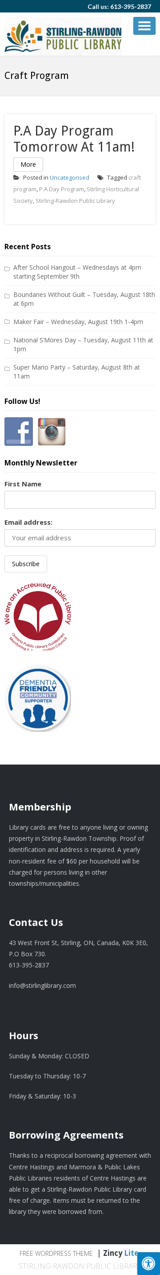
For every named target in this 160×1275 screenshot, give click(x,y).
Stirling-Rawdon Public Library (75, 201)
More (28, 164)
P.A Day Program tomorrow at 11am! (74, 139)
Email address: (28, 522)
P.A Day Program (61, 189)
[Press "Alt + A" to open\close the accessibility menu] (148, 1263)
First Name (22, 483)
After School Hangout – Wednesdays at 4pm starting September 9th (77, 271)
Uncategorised (69, 177)
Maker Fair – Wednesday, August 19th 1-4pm (78, 321)
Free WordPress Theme (56, 1253)
